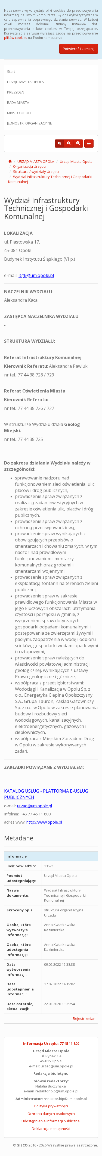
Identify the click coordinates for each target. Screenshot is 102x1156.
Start (11, 71)
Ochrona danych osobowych (51, 1113)
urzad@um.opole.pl (34, 805)
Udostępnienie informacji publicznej (51, 1120)
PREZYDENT (16, 92)
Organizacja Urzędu (29, 166)
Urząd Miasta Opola (76, 161)
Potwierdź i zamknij (78, 48)
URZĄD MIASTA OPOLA (25, 81)
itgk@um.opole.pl (36, 275)
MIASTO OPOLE (19, 112)
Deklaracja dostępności (51, 1128)
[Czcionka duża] (78, 143)
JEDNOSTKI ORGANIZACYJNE (29, 123)
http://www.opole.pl (44, 822)
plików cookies (15, 37)
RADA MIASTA (18, 102)
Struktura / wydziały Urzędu (36, 171)
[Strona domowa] (10, 161)
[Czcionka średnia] (68, 143)
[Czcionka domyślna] (59, 143)
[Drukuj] (89, 143)
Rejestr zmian (84, 1018)
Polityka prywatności (51, 1106)
